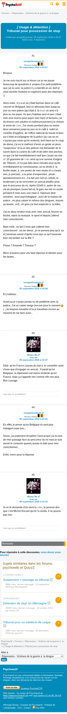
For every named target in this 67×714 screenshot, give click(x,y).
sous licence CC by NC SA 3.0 (47, 695)
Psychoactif (6, 641)
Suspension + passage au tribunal (26, 579)
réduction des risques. (43, 680)
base (42, 110)
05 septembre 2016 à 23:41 (33, 419)
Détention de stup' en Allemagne (25, 603)
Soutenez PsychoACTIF (31, 688)
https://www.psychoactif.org (15, 695)
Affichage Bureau (11, 705)
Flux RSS (39, 708)
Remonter (7, 543)
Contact (27, 708)
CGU (19, 708)
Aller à (4, 652)
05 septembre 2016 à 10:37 (33, 360)
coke (18, 125)
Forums (5, 13)
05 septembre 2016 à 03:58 (33, 288)
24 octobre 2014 (45, 608)
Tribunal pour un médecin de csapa (27, 622)
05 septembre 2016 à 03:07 (33, 67)
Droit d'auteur (9, 693)
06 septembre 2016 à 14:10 (33, 501)
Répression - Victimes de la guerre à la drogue (35, 13)
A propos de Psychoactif (31, 705)
